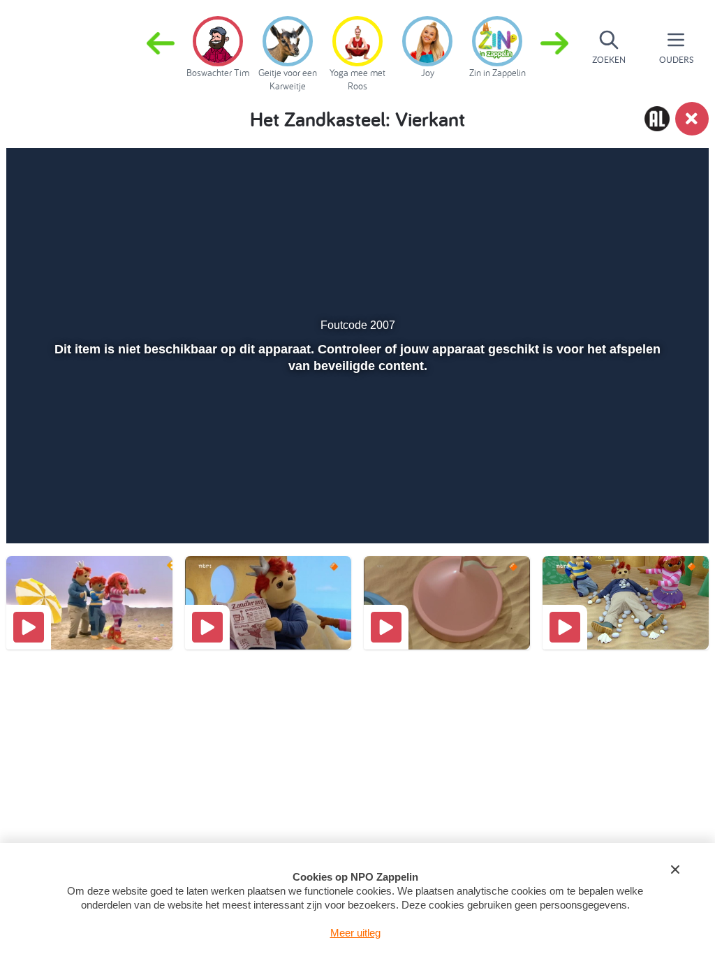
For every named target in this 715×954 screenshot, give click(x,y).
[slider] (356, 482)
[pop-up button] (646, 513)
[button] (554, 47)
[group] (218, 45)
